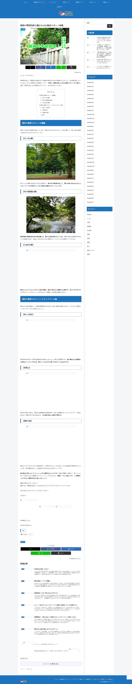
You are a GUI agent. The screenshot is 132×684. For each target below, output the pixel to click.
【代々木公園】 (46, 97)
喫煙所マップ (89, 679)
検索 (88, 23)
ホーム (57, 679)
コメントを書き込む (51, 664)
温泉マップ (82, 679)
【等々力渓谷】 (46, 107)
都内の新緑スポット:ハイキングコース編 (51, 105)
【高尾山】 (45, 110)
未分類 (23, 541)
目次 (48, 92)
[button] (71, 67)
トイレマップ (74, 679)
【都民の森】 (45, 112)
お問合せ (110, 679)
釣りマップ (97, 679)
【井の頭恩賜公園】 (47, 100)
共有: (43, 115)
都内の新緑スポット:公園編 (47, 95)
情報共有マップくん (65, 679)
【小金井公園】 (46, 102)
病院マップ (104, 679)
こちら (28, 520)
